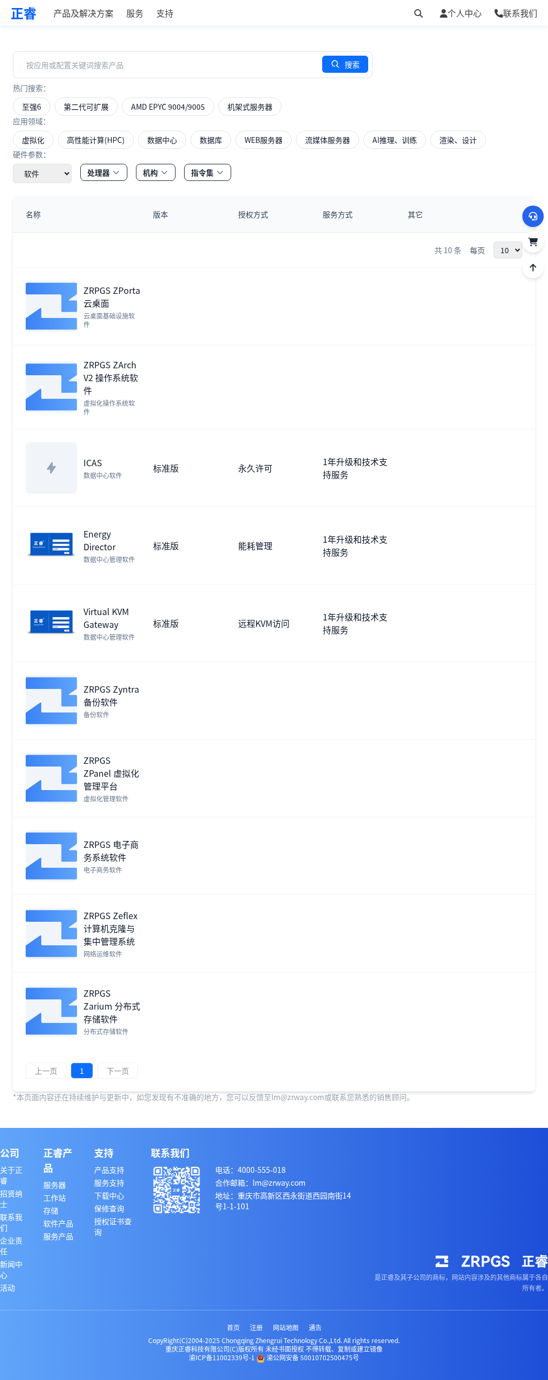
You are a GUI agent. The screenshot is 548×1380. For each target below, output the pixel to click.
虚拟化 (33, 139)
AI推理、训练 (394, 139)
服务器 (54, 1184)
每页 (477, 250)
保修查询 (109, 1208)
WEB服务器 (264, 139)
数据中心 (162, 139)
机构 (150, 172)
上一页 (46, 1070)
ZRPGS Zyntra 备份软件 (111, 695)
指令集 (202, 172)
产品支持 (109, 1169)
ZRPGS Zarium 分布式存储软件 (111, 1006)
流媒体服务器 (327, 139)
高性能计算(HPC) (96, 139)
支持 (164, 12)
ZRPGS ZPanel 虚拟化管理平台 (111, 773)
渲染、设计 (458, 139)
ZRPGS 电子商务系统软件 (111, 850)
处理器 (98, 172)
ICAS (92, 462)
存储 (50, 1210)
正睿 (23, 12)
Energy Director (99, 540)
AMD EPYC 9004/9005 (168, 106)
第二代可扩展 (86, 106)
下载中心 (109, 1195)
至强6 (31, 106)
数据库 (211, 139)
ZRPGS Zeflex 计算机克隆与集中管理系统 (110, 928)
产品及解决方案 (83, 12)
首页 (233, 1327)
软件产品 (58, 1223)
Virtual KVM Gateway (106, 618)
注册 (256, 1327)
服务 (134, 12)
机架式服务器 (249, 106)
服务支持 (109, 1182)
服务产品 (58, 1236)
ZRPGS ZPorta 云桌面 (111, 296)
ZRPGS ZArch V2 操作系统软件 (110, 377)
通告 (315, 1327)
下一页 (117, 1070)
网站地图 (286, 1327)
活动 (7, 1287)
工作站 (54, 1197)
